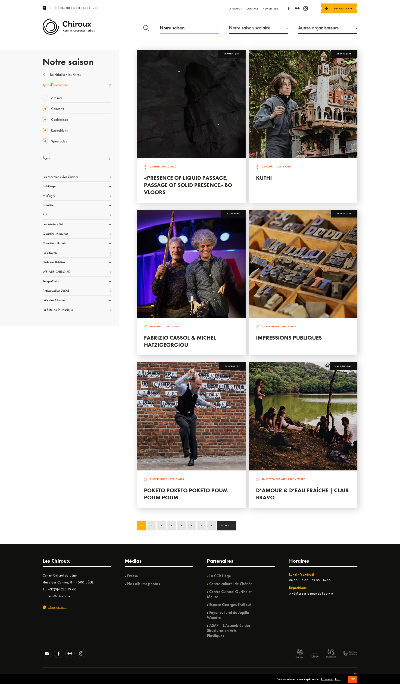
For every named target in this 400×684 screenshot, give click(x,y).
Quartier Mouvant (55, 233)
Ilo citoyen (50, 252)
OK (353, 679)
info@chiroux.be (59, 596)
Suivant (227, 525)
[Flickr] (297, 9)
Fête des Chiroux (54, 300)
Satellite (48, 205)
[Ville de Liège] (315, 654)
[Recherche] (146, 27)
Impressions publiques (289, 337)
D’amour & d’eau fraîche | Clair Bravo (302, 494)
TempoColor (51, 281)
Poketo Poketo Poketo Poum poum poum (186, 494)
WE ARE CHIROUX (56, 271)
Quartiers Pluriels (54, 243)
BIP (45, 214)
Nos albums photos (143, 583)
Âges (46, 158)
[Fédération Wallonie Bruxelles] (331, 654)
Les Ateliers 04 (53, 224)
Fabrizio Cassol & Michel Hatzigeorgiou (180, 341)
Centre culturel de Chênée (231, 583)
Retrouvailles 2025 (56, 290)
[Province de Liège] (347, 654)
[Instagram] (305, 9)
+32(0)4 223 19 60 (62, 589)
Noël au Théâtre (54, 262)
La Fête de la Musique (58, 309)
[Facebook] (289, 9)
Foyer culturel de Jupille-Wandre (229, 615)
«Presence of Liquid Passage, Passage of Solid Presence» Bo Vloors (188, 185)
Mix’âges (49, 195)
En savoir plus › (331, 679)
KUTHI (264, 177)
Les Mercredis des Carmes (60, 176)
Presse (132, 575)
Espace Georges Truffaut (230, 604)
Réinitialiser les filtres (65, 74)
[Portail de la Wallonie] (299, 654)
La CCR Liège (220, 575)
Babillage (49, 186)
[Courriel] (47, 654)
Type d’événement (55, 84)
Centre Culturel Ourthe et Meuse (229, 594)
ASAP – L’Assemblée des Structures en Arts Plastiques (228, 630)
